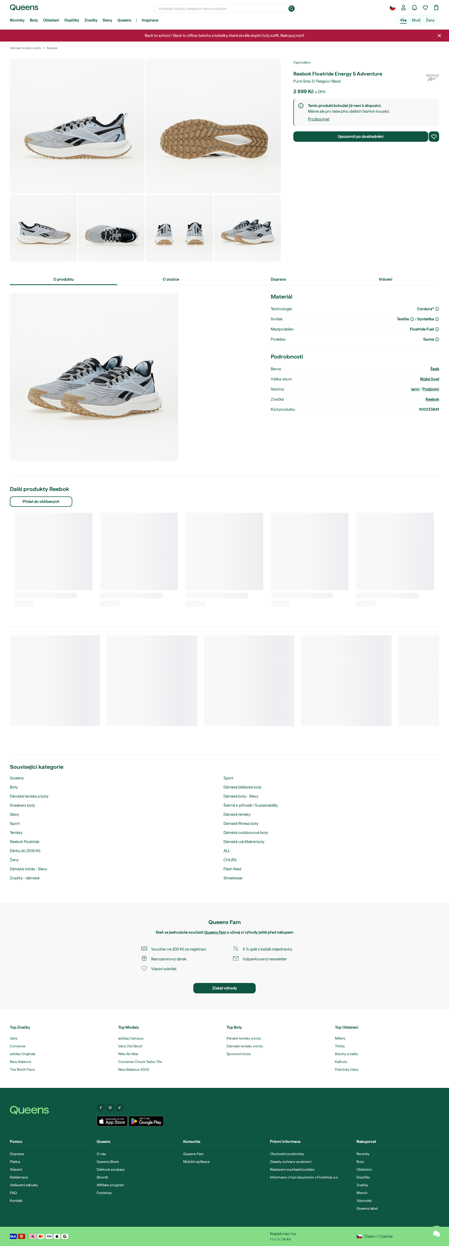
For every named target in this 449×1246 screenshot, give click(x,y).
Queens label (367, 1208)
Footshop (104, 1193)
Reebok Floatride (24, 841)
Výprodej (364, 1200)
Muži (416, 20)
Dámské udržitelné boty (243, 841)
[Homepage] (51, 1110)
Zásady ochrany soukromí (290, 1162)
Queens (124, 20)
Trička (340, 1046)
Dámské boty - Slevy (240, 796)
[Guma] (437, 339)
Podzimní (430, 389)
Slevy (107, 20)
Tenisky (16, 832)
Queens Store (108, 1162)
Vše (403, 20)
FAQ (13, 1193)
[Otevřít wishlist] (425, 7)
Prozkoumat (318, 119)
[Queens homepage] (24, 7)
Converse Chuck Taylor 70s (140, 1062)
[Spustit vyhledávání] (291, 8)
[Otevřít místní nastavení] (392, 7)
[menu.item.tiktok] (119, 1107)
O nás (101, 1154)
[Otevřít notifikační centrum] (414, 7)
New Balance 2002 (133, 1069)
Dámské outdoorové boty (245, 832)
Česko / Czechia (378, 1236)
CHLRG (229, 860)
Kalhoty (341, 1062)
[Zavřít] (439, 36)
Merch (361, 1193)
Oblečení (51, 20)
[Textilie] (412, 319)
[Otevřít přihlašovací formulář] (403, 7)
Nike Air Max (128, 1054)
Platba (15, 1162)
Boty (34, 20)
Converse (17, 1046)
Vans (13, 1038)
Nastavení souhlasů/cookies (292, 1169)
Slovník (102, 1177)
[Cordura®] (437, 309)
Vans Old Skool (130, 1046)
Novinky (17, 20)
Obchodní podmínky (287, 1154)
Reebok (432, 399)
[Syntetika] (437, 319)
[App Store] (112, 1121)
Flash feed (232, 869)
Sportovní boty (239, 1054)
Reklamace (19, 1177)
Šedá (434, 369)
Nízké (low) (429, 379)
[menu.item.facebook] (101, 1107)
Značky (90, 20)
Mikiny (340, 1038)
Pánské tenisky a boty (244, 1038)
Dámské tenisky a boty (29, 796)
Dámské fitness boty (240, 823)
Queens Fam (215, 932)
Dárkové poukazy (111, 1169)
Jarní (415, 389)
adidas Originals (22, 1054)
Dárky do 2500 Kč (25, 850)
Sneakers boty (22, 805)
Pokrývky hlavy (347, 1069)
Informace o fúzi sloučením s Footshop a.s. (304, 1177)
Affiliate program (110, 1185)
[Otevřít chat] (436, 1233)
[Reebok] (432, 76)
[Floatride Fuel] (437, 329)
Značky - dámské (24, 878)
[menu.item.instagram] (110, 1107)
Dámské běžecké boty (242, 787)
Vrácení (16, 1169)
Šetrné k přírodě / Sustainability (250, 805)
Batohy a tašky (346, 1054)
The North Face (22, 1069)
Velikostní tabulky (24, 1185)
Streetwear (233, 878)
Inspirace (150, 20)
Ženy (430, 20)
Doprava (17, 1154)
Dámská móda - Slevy (28, 869)
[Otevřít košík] (436, 7)
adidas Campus (130, 1038)
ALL (226, 850)
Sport (15, 823)
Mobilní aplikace (196, 1162)
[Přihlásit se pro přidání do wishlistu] (434, 136)
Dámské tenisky (236, 814)
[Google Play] (146, 1121)
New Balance (20, 1062)
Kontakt (16, 1200)
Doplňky (71, 20)
